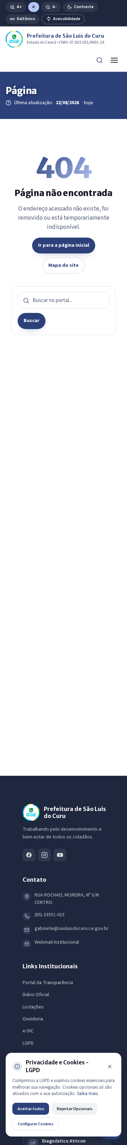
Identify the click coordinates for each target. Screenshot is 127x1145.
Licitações (33, 1007)
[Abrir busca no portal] (99, 60)
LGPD (28, 1043)
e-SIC (28, 1030)
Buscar (32, 320)
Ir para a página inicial (63, 245)
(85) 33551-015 (50, 914)
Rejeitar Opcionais (74, 1109)
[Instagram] (44, 855)
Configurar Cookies (35, 1124)
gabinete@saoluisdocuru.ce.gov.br (72, 928)
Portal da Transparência (48, 982)
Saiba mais (87, 1093)
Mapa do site (63, 265)
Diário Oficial (36, 994)
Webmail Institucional (57, 942)
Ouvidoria (33, 1019)
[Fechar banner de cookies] (110, 1066)
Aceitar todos (30, 1109)
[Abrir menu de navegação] (114, 60)
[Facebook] (29, 855)
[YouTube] (60, 855)
